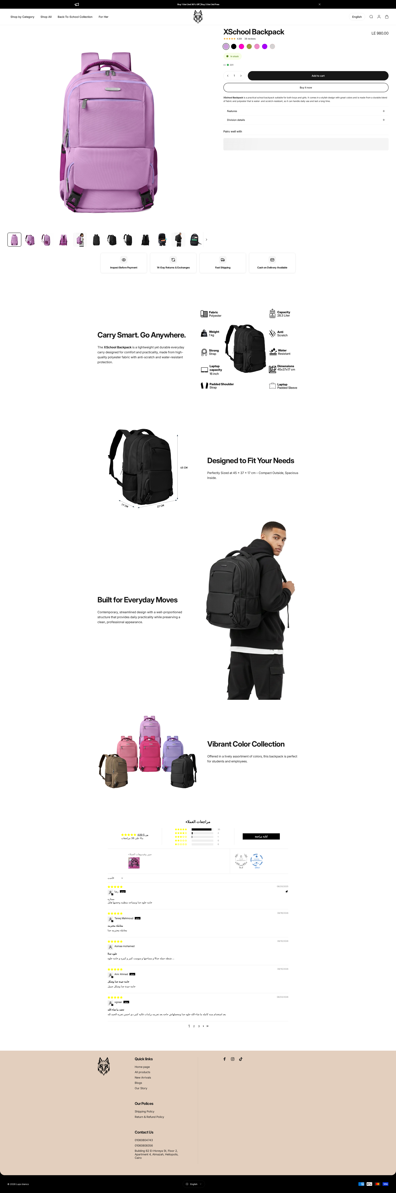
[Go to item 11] (178, 240)
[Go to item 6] (96, 240)
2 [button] (194, 1026)
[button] (181, 829)
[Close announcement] (319, 4)
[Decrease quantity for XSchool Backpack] (227, 75)
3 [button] (199, 1026)
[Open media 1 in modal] (108, 129)
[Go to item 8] (129, 240)
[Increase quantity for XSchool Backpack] (241, 75)
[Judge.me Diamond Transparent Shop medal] (256, 860)
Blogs (138, 1082)
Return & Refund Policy (149, 1116)
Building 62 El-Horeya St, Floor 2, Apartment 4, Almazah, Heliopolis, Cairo (156, 1154)
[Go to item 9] (146, 240)
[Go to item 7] (113, 240)
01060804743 (144, 1140)
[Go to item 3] (47, 240)
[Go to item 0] (14, 240)
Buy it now (306, 87)
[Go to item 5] (80, 240)
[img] (115, 886)
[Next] (201, 136)
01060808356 (144, 1145)
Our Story (141, 1088)
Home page (142, 1066)
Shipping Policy (144, 1111)
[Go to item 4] (64, 240)
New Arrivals (143, 1077)
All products (142, 1072)
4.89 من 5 (142, 834)
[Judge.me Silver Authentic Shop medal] (241, 860)
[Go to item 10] (162, 240)
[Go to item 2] (31, 240)
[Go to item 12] (195, 240)
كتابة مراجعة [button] (261, 836)
